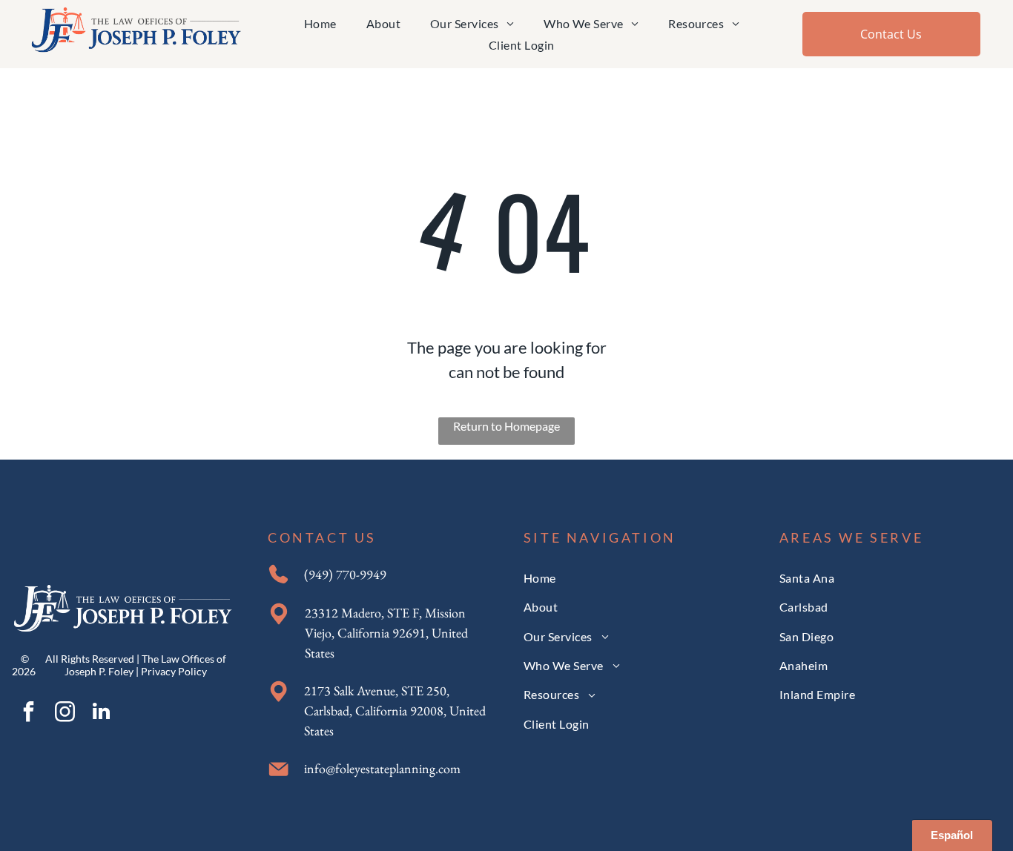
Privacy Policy (174, 671)
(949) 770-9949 (345, 574)
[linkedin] (101, 713)
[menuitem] (320, 23)
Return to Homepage (506, 426)
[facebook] (28, 713)
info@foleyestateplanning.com (382, 768)
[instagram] (64, 713)
